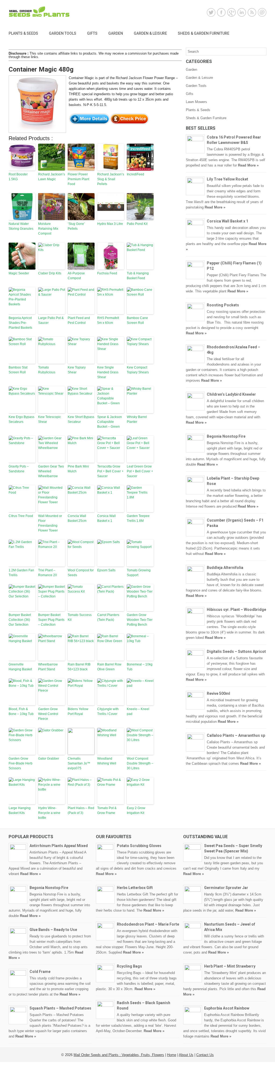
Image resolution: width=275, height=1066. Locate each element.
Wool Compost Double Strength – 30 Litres (140, 763)
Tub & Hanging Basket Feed (138, 275)
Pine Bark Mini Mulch (78, 469)
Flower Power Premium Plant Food (78, 179)
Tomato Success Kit (80, 617)
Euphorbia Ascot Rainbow (226, 1008)
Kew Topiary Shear (77, 370)
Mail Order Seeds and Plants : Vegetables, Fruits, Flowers (119, 1055)
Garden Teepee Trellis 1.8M (138, 518)
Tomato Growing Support (139, 572)
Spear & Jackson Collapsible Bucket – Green (109, 421)
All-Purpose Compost (76, 275)
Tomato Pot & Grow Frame (107, 810)
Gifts (92, 33)
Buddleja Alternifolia (225, 567)
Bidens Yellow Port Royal (78, 711)
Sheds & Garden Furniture (203, 33)
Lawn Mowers (196, 102)
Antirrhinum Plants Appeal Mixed (59, 846)
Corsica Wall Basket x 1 (106, 518)
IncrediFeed (135, 174)
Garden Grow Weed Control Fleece (48, 714)
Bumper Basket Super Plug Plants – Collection (51, 619)
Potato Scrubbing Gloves (139, 846)
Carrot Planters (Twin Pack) (108, 617)
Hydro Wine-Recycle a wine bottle (49, 813)
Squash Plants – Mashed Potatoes (60, 1008)
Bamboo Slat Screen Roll (18, 370)
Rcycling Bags (129, 966)
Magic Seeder (19, 273)
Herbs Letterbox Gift (135, 888)
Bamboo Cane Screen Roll (137, 320)
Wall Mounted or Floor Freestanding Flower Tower (50, 523)
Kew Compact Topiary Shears (138, 370)
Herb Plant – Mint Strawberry (229, 966)
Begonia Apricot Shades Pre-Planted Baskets (20, 323)
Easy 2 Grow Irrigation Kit (136, 810)
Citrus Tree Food (21, 516)
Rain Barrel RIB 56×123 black (79, 667)
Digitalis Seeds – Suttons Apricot (236, 651)
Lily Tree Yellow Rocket (227, 179)
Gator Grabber (48, 758)
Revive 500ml (218, 693)
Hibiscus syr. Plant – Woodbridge (236, 609)
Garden (115, 33)
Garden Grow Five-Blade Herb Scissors (20, 763)
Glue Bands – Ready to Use (53, 929)
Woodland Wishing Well (106, 761)
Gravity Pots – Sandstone (19, 469)
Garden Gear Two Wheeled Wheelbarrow (51, 471)
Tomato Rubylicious (46, 370)
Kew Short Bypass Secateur (81, 419)
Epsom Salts (106, 570)
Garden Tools (62, 33)
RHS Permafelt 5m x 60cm (108, 320)
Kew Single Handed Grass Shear (107, 372)
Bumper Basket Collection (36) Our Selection (20, 619)
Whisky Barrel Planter (137, 419)
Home (171, 1055)
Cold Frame (40, 971)
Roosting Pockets (223, 305)
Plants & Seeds (23, 33)
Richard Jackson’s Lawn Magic (51, 176)
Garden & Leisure (150, 33)
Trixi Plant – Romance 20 (47, 572)
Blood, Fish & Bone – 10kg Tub (21, 711)
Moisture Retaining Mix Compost (48, 228)
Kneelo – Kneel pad (138, 711)
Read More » (248, 165)
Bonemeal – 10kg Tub (140, 667)
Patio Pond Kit (137, 224)
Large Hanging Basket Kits (20, 810)
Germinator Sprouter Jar (226, 888)
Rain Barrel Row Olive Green (109, 667)
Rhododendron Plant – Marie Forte (148, 924)
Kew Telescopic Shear (49, 419)
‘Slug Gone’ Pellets (76, 226)
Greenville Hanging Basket (20, 667)
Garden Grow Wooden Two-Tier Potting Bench (140, 619)
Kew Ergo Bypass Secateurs (21, 419)
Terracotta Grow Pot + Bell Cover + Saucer (110, 471)
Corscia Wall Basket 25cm (77, 518)
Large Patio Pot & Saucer (51, 320)
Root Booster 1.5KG (18, 176)
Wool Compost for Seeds (81, 572)
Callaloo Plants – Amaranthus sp (236, 735)
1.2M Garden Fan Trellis (21, 572)
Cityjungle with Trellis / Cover (108, 711)
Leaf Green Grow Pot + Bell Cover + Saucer (140, 471)
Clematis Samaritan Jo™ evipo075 (79, 763)
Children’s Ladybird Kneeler (231, 394)
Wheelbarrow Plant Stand (48, 667)
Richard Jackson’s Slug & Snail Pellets (110, 179)
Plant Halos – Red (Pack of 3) (81, 810)
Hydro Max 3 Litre (110, 224)
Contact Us (205, 1055)
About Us (186, 1055)
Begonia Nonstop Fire (226, 436)
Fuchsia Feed (107, 273)
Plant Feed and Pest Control (79, 320)
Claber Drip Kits (49, 273)
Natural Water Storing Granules (21, 226)
